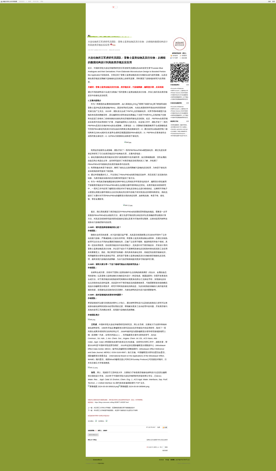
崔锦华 (105, 430)
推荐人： (100, 430)
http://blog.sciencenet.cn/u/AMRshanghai (99, 9)
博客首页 (91, 31)
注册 (269, 1)
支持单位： (102, 421)
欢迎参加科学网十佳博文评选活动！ (99, 416)
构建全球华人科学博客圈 (10, 1)
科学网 (172, 460)
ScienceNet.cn (97, 460)
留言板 (137, 31)
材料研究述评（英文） (179, 53)
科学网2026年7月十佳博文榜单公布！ (182, 127)
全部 (187, 85)
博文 (107, 31)
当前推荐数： (92, 430)
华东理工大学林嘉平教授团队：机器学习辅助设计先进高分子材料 (116, 410)
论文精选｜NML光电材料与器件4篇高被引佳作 (184, 131)
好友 (129, 31)
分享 (115, 7)
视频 (114, 31)
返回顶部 (165, 450)
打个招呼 (175, 58)
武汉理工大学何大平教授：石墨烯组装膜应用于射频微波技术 (114, 408)
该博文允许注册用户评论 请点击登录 (157, 440)
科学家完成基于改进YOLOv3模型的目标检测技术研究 (186, 135)
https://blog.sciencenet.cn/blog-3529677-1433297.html (112, 402)
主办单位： (91, 421)
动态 (100, 31)
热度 (158, 427)
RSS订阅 (35, 1)
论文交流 (117, 50)
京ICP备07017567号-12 (183, 460)
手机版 (167, 460)
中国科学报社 (101, 463)
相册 (122, 31)
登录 (273, 1)
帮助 (42, 1)
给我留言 (184, 55)
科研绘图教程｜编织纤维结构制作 (181, 125)
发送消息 (184, 58)
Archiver (161, 460)
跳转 (166, 447)
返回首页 (21, 1)
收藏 (165, 427)
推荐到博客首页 (93, 435)
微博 (29, 1)
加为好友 (175, 55)
